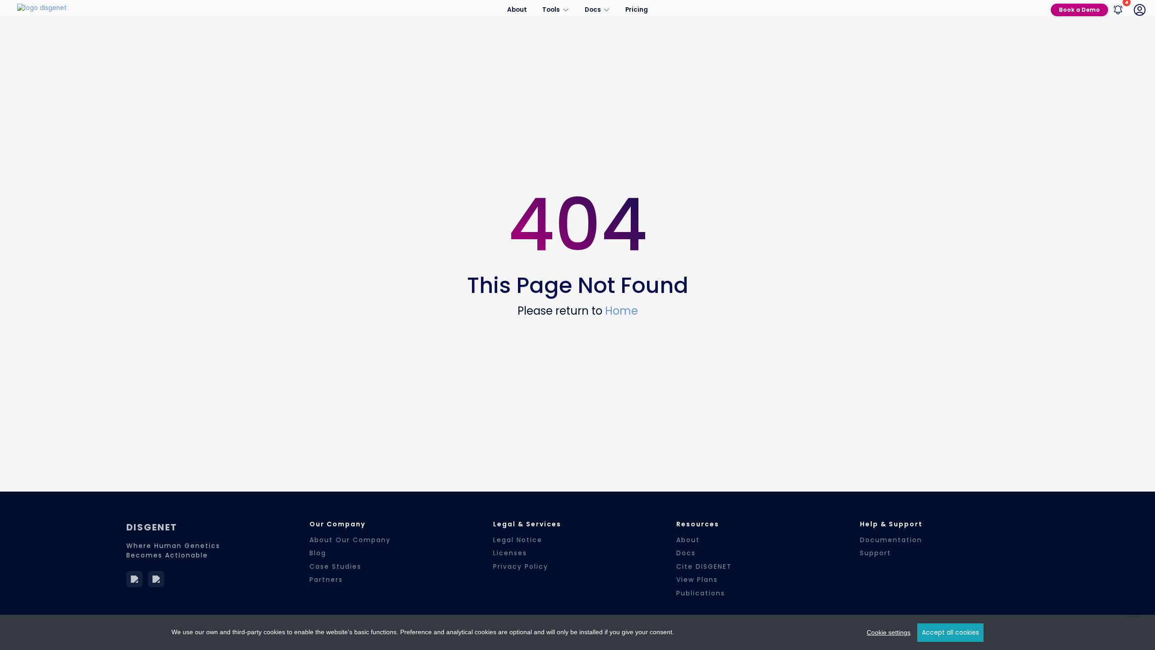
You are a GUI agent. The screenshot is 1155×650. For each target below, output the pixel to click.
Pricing (636, 9)
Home (621, 310)
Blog (318, 552)
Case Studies (335, 566)
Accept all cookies (950, 632)
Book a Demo (1079, 10)
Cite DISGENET (704, 566)
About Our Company (350, 539)
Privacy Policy (520, 566)
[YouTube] (156, 579)
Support (875, 552)
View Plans (697, 579)
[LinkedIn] (134, 579)
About (517, 9)
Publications (700, 593)
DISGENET (151, 527)
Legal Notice (517, 539)
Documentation (891, 539)
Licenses (510, 552)
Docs (686, 552)
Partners (326, 579)
